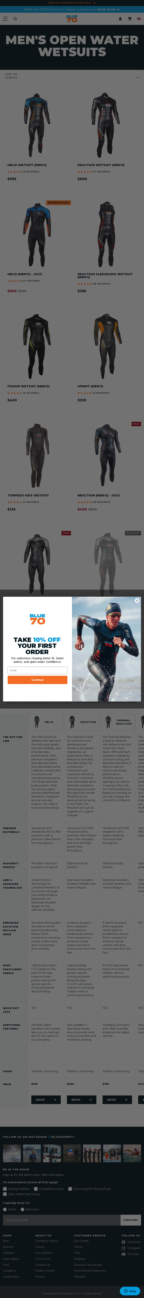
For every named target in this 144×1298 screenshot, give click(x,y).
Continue (38, 679)
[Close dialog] (137, 600)
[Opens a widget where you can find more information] (130, 1291)
